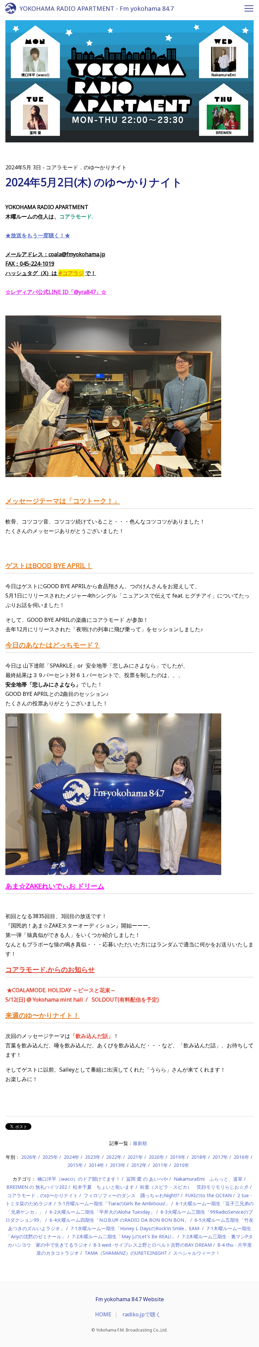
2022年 (114, 1157)
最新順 (140, 1143)
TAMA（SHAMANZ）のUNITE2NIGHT (126, 1253)
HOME (103, 1314)
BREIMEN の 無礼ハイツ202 (36, 1187)
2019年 (177, 1157)
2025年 (50, 1157)
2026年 (29, 1157)
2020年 (156, 1157)
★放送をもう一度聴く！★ (37, 235)
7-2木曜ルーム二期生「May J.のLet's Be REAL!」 (124, 1236)
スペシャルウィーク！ (196, 1253)
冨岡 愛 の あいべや (147, 1179)
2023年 (92, 1157)
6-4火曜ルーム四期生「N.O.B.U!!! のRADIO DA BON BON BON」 (119, 1220)
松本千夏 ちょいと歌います (103, 1187)
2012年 (139, 1165)
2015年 (75, 1165)
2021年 (135, 1157)
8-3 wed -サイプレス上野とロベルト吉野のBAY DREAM (152, 1245)
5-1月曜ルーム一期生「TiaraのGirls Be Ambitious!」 (114, 1203)
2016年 (241, 1157)
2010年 (181, 1165)
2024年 (71, 1157)
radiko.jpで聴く (141, 1314)
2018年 (199, 1157)
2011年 (160, 1165)
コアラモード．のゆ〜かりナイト (42, 1195)
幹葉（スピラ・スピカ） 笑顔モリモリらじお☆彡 (194, 1187)
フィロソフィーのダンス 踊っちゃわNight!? (131, 1195)
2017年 (220, 1157)
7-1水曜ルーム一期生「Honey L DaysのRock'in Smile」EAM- (135, 1228)
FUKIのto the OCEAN (208, 1195)
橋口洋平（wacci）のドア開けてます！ (78, 1179)
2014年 (96, 1165)
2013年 (117, 1165)
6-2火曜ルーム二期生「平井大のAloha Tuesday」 (102, 1212)
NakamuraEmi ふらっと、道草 (208, 1179)
